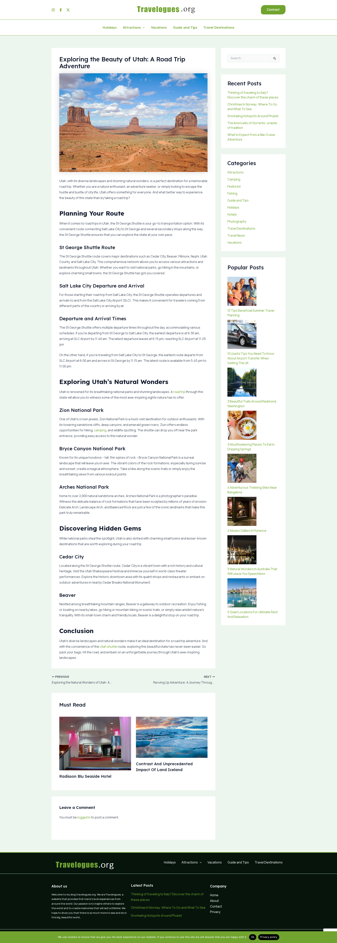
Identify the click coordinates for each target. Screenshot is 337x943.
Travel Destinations (218, 27)
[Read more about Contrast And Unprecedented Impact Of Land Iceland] (172, 737)
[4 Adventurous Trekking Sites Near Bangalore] (241, 468)
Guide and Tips (185, 27)
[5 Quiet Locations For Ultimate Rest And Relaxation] (241, 592)
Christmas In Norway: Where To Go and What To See (168, 907)
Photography (236, 221)
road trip (179, 392)
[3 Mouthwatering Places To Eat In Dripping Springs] (241, 425)
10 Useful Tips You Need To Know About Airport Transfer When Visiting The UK (250, 358)
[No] (332, 937)
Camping (233, 179)
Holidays (110, 27)
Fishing (232, 193)
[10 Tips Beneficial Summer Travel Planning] (241, 291)
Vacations (159, 27)
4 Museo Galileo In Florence (246, 530)
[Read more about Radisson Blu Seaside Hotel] (95, 743)
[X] (68, 10)
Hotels (232, 214)
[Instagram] (53, 10)
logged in (83, 817)
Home (214, 895)
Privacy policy (268, 937)
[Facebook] (60, 10)
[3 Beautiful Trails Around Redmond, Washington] (241, 382)
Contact (216, 906)
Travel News (236, 235)
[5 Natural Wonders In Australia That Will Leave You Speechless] (241, 549)
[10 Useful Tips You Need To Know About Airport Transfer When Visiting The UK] (241, 334)
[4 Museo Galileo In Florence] (241, 511)
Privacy (215, 912)
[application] (143, 27)
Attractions (132, 27)
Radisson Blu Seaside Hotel (85, 776)
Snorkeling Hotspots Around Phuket (252, 116)
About (214, 901)
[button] (273, 9)
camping (100, 430)
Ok (253, 937)
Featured (233, 186)
